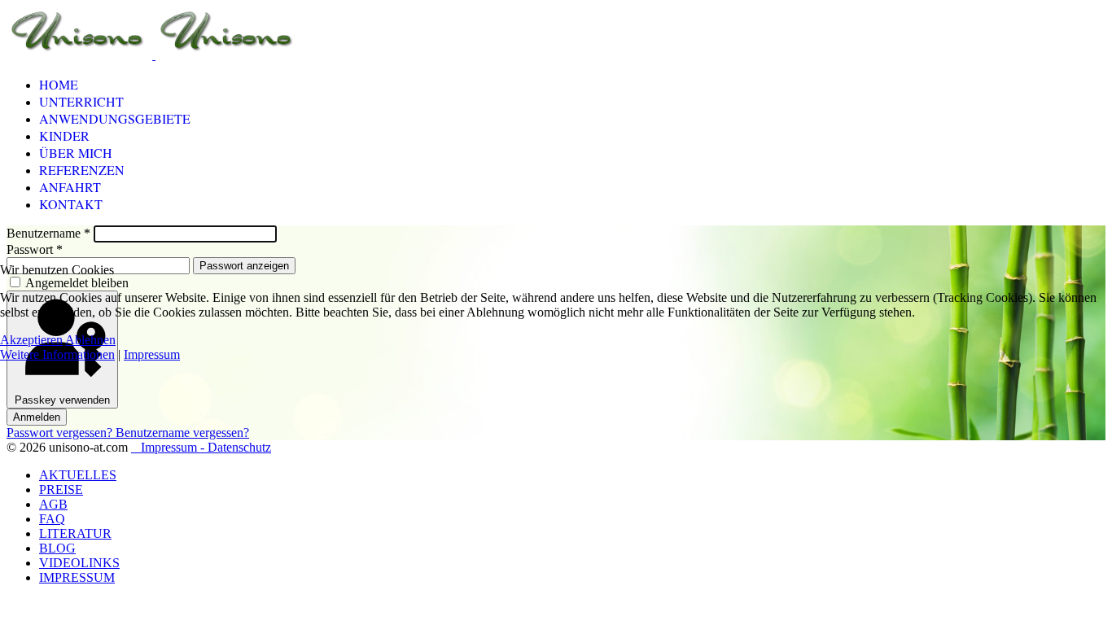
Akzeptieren (31, 340)
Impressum (152, 354)
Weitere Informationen (57, 354)
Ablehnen (90, 340)
